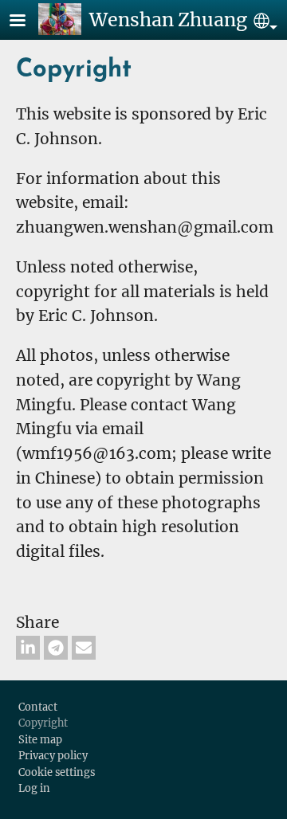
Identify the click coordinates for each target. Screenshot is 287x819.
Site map (40, 739)
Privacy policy (53, 755)
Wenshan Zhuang (168, 19)
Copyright (43, 722)
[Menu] (27, 22)
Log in (34, 788)
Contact (37, 706)
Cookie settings (56, 772)
